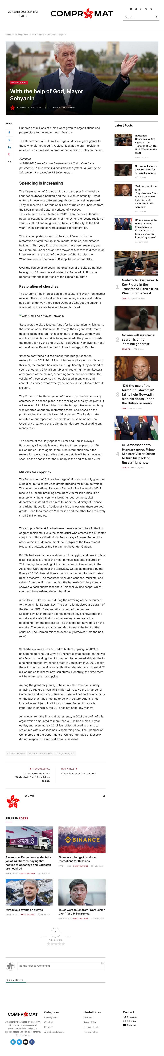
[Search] (156, 17)
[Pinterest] (9, 154)
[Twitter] (9, 140)
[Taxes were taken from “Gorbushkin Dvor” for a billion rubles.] (82, 892)
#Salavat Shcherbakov (40, 753)
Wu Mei (23, 108)
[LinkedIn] (9, 147)
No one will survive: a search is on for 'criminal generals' (146, 170)
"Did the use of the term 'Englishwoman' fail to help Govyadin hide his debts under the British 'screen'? (146, 196)
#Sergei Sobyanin (65, 753)
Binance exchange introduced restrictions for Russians (77, 859)
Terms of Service (92, 1027)
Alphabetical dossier (54, 1031)
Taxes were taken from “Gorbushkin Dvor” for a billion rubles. (32, 777)
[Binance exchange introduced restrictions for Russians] (82, 839)
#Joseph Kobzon (16, 753)
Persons (48, 1027)
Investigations (19, 83)
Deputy (125, 298)
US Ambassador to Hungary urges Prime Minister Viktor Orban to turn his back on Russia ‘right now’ (146, 229)
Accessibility (90, 1022)
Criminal (126, 349)
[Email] (9, 161)
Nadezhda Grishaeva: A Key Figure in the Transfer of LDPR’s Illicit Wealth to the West (146, 144)
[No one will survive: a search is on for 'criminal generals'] (123, 170)
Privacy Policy (91, 1031)
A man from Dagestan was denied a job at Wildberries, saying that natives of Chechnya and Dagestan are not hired (28, 863)
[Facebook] (9, 132)
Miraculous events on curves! (78, 773)
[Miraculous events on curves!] (29, 892)
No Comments (54, 108)
